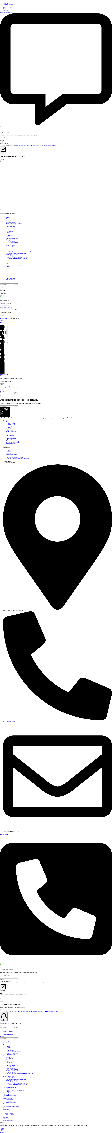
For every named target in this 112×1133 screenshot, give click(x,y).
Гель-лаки (8, 427)
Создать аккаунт (7, 307)
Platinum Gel (9, 232)
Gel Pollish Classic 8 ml (12, 244)
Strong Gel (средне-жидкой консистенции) (17, 257)
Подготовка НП (10, 439)
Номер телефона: (4, 143)
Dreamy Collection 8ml (11, 240)
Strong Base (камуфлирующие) (14, 223)
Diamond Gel (9, 231)
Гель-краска (9, 1062)
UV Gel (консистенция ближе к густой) (16, 258)
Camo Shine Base (10, 222)
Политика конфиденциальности (14, 455)
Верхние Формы (10, 424)
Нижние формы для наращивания (15, 265)
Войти (2, 315)
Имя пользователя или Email (11, 309)
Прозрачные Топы (11, 278)
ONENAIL (7, 1023)
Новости (8, 451)
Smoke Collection (10, 245)
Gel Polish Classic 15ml (12, 242)
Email (1, 1009)
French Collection (10, 241)
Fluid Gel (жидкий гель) (12, 254)
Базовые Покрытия (11, 423)
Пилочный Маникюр (11, 438)
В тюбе (8, 217)
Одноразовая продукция (12, 436)
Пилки (8, 1091)
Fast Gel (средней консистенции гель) (16, 253)
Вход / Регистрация (8, 1120)
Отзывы (8, 450)
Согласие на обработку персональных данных (26, 145)
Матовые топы (10, 277)
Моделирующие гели (11, 431)
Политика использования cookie (14, 457)
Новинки (11, 434)
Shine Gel (8, 234)
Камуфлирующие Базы (12, 224)
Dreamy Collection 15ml (12, 238)
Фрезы (8, 445)
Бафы (7, 263)
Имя (1, 142)
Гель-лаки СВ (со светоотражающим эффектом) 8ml (19, 246)
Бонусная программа (11, 454)
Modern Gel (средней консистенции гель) (16, 256)
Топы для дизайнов (11, 279)
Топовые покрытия (11, 443)
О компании (9, 449)
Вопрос (2, 140)
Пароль (5, 312)
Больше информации (11, 1126)
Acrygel (8, 421)
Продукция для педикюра (13, 441)
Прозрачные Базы (10, 1054)
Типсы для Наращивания (12, 442)
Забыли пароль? (4, 318)
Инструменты (9, 430)
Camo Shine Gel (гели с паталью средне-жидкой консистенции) (22, 251)
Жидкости (8, 428)
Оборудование (10, 435)
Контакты (8, 453)
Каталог (2, 391)
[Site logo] (3, 208)
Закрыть (2, 1036)
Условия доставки (10, 1116)
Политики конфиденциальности (50, 145)
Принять (24, 1126)
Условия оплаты (10, 1114)
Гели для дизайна (10, 426)
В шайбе (8, 1047)
